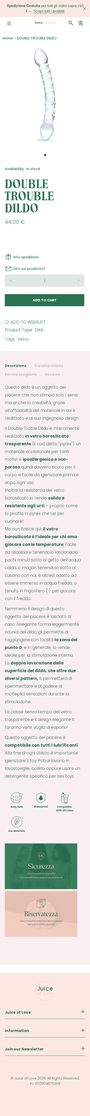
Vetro (23, 339)
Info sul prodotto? (29, 268)
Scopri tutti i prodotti (48, 11)
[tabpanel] (45, 96)
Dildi (39, 330)
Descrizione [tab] (16, 365)
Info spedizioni (25, 257)
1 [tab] (45, 155)
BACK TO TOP (45, 1104)
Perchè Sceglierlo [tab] (21, 374)
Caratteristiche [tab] (49, 365)
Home (7, 38)
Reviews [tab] (52, 374)
